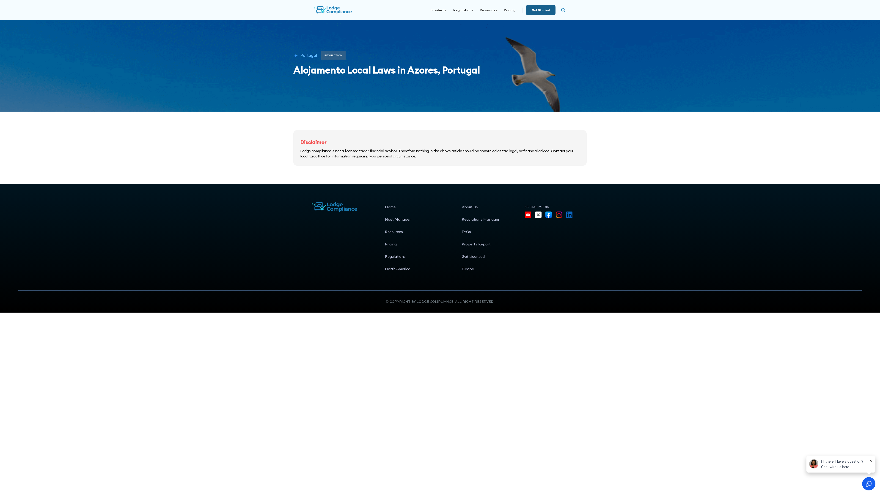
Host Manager (398, 219)
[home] (348, 10)
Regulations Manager (480, 219)
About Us (470, 207)
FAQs (466, 232)
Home (390, 207)
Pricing (509, 10)
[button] (439, 10)
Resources (394, 232)
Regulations (463, 10)
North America (397, 269)
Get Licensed (473, 256)
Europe (468, 269)
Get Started (541, 10)
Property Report (476, 244)
